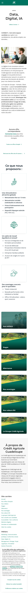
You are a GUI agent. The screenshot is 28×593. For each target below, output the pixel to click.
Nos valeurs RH (5, 513)
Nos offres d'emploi (7, 501)
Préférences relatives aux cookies (14, 588)
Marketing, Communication (9, 534)
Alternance (4, 508)
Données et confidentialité (8, 524)
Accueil (3, 499)
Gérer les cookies (6, 527)
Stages (3, 506)
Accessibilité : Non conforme (9, 520)
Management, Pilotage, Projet (9, 541)
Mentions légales (6, 522)
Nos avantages (5, 510)
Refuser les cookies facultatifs (14, 584)
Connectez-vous (10, 134)
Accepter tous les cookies (14, 579)
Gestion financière (6, 546)
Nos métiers (4, 504)
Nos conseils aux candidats (9, 517)
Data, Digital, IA (5, 539)
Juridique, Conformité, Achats (9, 537)
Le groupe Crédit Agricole (8, 515)
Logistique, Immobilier (7, 543)
